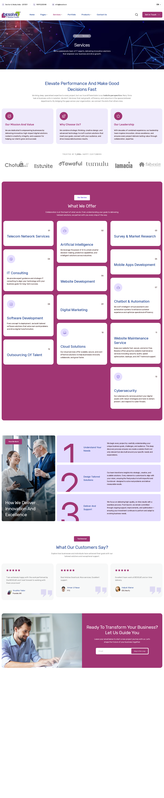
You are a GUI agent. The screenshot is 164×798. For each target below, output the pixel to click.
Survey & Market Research (135, 236)
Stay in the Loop (139, 651)
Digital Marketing (73, 310)
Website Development (77, 281)
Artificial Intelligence (76, 245)
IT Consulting (17, 273)
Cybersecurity (125, 391)
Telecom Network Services (28, 236)
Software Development (25, 318)
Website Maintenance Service (131, 340)
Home (77, 36)
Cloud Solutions (73, 346)
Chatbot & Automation (131, 301)
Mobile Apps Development (134, 265)
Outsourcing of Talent (24, 355)
